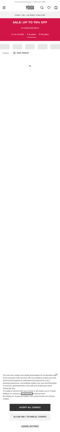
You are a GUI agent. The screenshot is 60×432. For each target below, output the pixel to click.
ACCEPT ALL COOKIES (30, 407)
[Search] (42, 7)
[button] (30, 65)
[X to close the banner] (56, 374)
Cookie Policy (27, 394)
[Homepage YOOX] (30, 7)
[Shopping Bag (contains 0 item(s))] (56, 7)
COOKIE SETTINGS (30, 426)
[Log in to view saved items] (49, 7)
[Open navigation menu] (4, 7)
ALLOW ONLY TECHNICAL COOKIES (30, 417)
